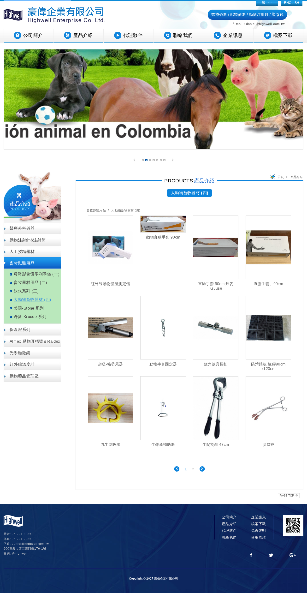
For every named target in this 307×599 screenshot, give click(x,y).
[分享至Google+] (292, 555)
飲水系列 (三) (26, 291)
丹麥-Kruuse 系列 (30, 316)
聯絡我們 (183, 35)
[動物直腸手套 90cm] (163, 224)
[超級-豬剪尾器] (110, 327)
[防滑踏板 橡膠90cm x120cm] (268, 327)
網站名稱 (54, 15)
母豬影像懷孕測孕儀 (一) (37, 274)
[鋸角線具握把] (215, 327)
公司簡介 (33, 35)
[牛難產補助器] (163, 408)
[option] (153, 99)
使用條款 (258, 537)
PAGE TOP (286, 495)
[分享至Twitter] (271, 555)
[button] (134, 160)
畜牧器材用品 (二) (30, 282)
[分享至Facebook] (251, 555)
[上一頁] (176, 469)
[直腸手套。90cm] (268, 247)
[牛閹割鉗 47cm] (215, 408)
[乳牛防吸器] (110, 408)
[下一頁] (202, 469)
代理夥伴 (133, 35)
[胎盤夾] (268, 408)
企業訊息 (232, 35)
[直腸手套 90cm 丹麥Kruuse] (215, 247)
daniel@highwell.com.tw (30, 543)
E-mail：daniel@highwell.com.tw (258, 24)
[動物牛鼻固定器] (163, 327)
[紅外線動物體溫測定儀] (110, 247)
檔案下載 (283, 35)
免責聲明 (258, 530)
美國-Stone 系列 (29, 308)
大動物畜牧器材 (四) (32, 299)
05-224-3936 (21, 534)
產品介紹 (83, 35)
